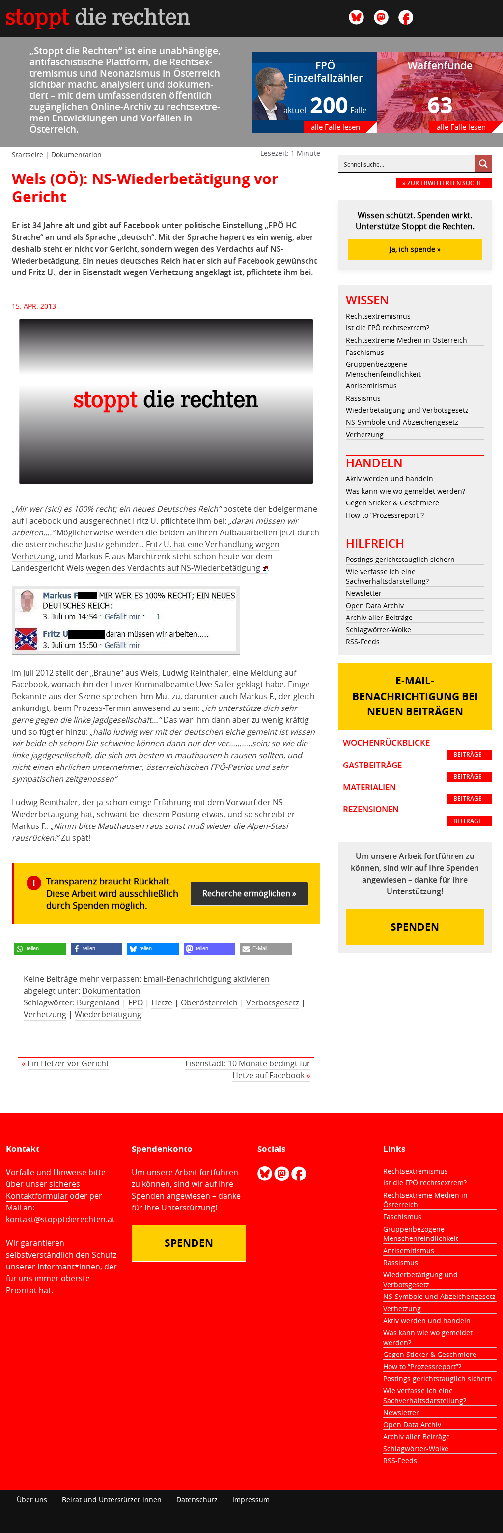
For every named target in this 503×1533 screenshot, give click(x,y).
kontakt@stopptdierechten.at (60, 1219)
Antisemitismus (371, 385)
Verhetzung (45, 1014)
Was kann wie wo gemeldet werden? (405, 491)
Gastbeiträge (412, 770)
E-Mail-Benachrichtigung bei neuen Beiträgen (415, 696)
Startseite (27, 154)
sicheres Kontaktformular (43, 1190)
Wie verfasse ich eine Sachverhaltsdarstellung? (387, 576)
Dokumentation (76, 154)
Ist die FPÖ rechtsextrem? (387, 327)
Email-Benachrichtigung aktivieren (206, 978)
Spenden (415, 927)
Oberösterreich (209, 1002)
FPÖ (135, 1002)
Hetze (161, 1002)
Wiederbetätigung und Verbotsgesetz (407, 409)
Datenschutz (197, 1499)
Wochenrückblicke (412, 748)
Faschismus (365, 352)
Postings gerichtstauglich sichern (400, 559)
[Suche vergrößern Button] (483, 163)
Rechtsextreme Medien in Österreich (406, 340)
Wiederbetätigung (108, 1014)
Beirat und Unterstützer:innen (112, 1499)
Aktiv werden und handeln (389, 478)
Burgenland (98, 1002)
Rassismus (363, 398)
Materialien (412, 792)
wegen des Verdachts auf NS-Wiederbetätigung (173, 567)
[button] (40, 949)
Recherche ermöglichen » (249, 893)
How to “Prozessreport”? (385, 515)
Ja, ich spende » (415, 249)
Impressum (251, 1499)
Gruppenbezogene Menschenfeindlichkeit (383, 369)
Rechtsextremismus (378, 316)
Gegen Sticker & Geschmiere (392, 502)
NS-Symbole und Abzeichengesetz (402, 422)
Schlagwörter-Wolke (378, 629)
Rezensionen (412, 814)
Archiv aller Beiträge (379, 617)
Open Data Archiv (375, 605)
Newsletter (364, 593)
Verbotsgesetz (272, 1002)
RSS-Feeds (363, 641)
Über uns (32, 1499)
